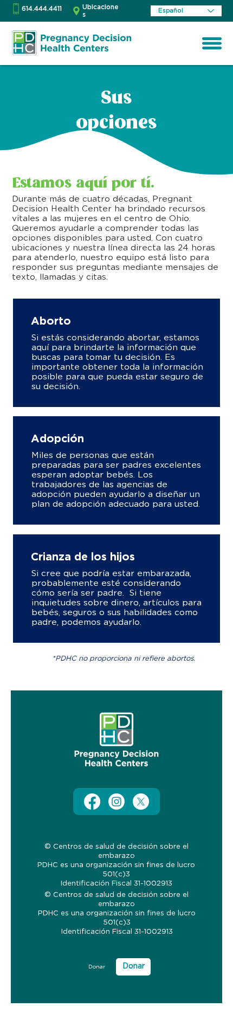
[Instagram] (116, 801)
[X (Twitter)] (141, 801)
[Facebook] (92, 801)
